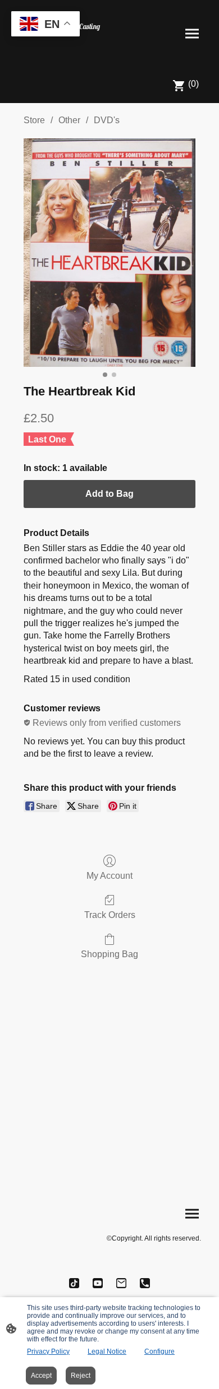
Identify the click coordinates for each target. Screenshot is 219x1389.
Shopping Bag (109, 954)
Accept (41, 1375)
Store (34, 120)
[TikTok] (74, 1283)
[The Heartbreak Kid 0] (109, 252)
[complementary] (45, 25)
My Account (109, 875)
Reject (80, 1375)
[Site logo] (59, 51)
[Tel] (145, 1283)
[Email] (121, 1283)
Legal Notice (107, 1351)
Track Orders (109, 915)
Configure (159, 1351)
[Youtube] (98, 1283)
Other (69, 120)
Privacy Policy (48, 1351)
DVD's (107, 120)
